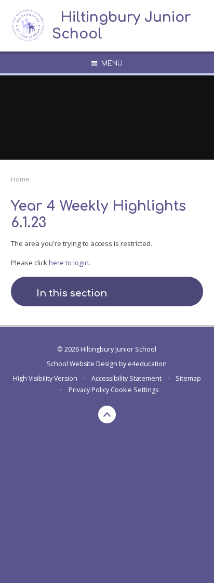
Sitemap (188, 378)
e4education (147, 363)
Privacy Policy (89, 389)
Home (20, 179)
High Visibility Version (45, 378)
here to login (69, 262)
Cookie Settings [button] (134, 389)
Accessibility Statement (126, 378)
